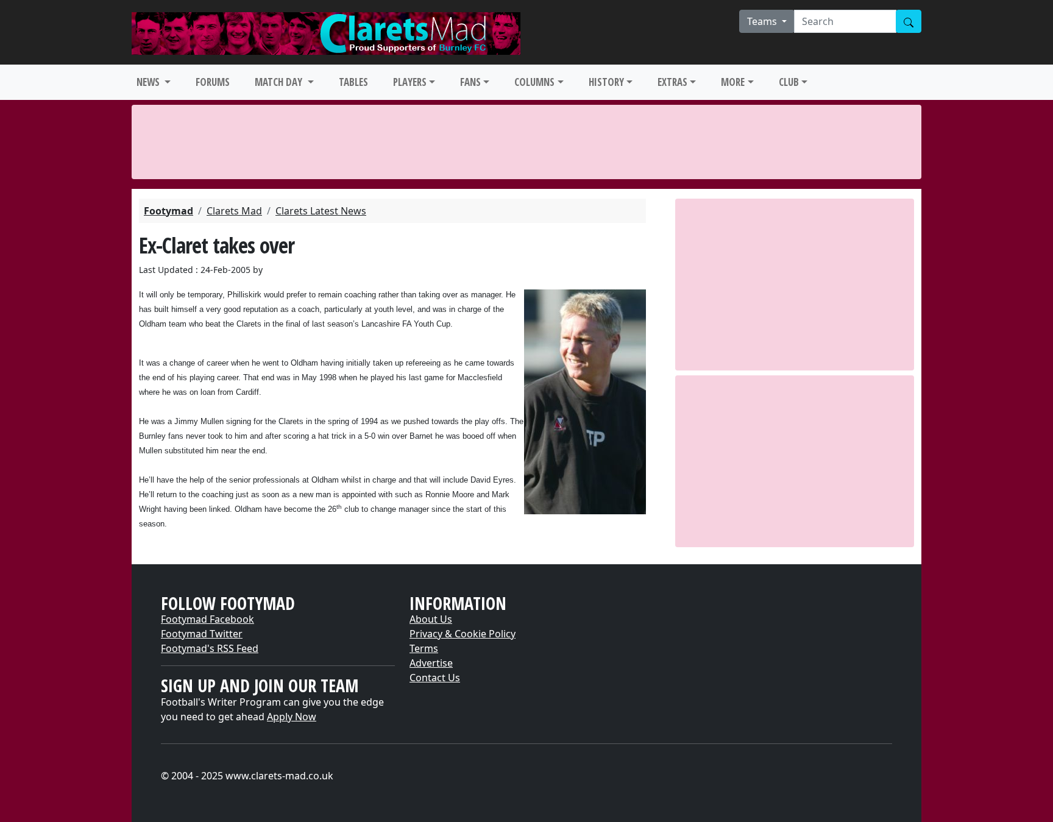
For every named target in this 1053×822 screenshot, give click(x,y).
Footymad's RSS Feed (209, 648)
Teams (763, 21)
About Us (431, 619)
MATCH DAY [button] (280, 82)
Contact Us (435, 677)
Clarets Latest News (320, 211)
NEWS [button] (149, 82)
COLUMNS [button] (534, 82)
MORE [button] (733, 82)
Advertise (431, 663)
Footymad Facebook (207, 619)
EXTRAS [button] (672, 82)
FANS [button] (470, 82)
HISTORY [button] (606, 82)
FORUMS (213, 82)
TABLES (353, 82)
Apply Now (291, 716)
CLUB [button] (789, 82)
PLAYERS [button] (410, 82)
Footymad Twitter (202, 633)
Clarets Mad (234, 211)
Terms (424, 648)
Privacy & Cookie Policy (463, 633)
